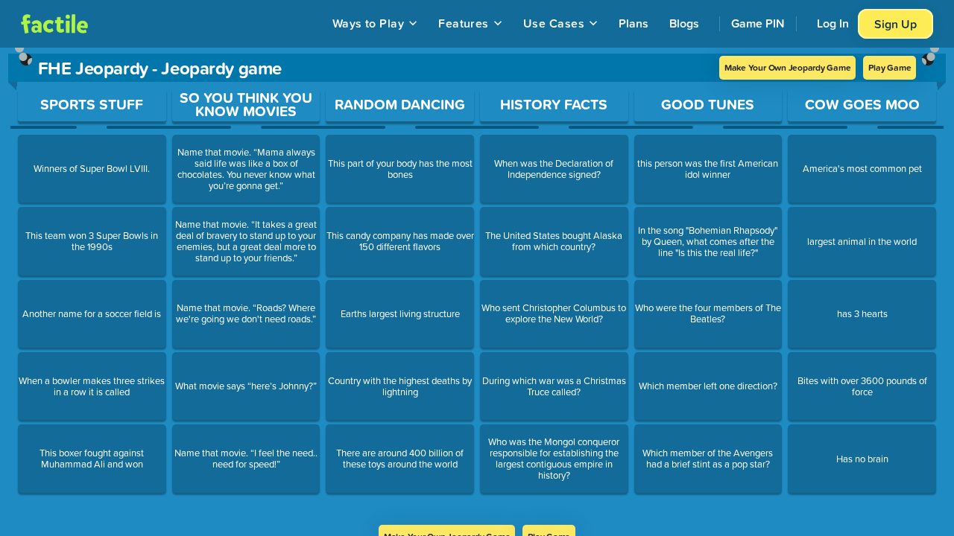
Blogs (684, 23)
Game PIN (758, 23)
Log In (833, 23)
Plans (633, 23)
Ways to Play (368, 23)
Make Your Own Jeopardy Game (787, 67)
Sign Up (895, 24)
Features (463, 23)
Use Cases (553, 23)
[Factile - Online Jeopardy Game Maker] (54, 24)
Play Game (889, 67)
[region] (477, 286)
